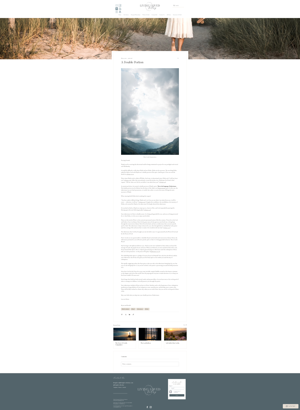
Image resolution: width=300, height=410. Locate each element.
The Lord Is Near (146, 343)
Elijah (133, 309)
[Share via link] (133, 314)
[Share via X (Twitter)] (125, 314)
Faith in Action (125, 309)
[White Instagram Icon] (150, 407)
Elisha (146, 309)
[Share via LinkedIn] (129, 314)
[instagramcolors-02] (120, 5)
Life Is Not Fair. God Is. (172, 343)
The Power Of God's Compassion (121, 344)
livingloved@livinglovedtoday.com (123, 383)
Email (170, 385)
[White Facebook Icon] (147, 407)
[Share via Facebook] (122, 314)
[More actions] (178, 58)
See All (185, 325)
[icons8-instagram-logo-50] (116, 5)
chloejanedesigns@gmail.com (118, 400)
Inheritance (140, 309)
